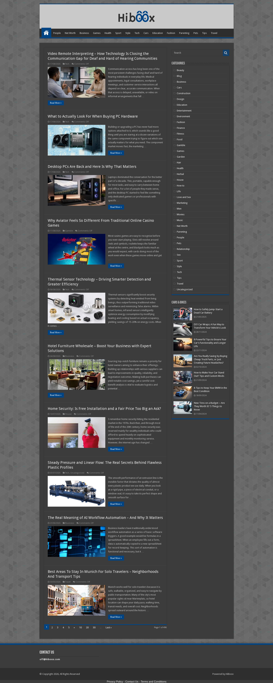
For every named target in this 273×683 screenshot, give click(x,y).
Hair (179, 162)
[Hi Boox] (136, 15)
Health (108, 33)
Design (180, 99)
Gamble (69, 231)
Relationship (183, 249)
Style (127, 33)
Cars (146, 33)
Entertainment (184, 110)
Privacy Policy (115, 681)
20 (87, 627)
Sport (118, 33)
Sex (179, 254)
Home (46, 32)
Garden (181, 156)
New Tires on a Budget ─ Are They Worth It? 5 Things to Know (209, 406)
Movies (180, 214)
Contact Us (131, 681)
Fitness (180, 133)
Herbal (180, 174)
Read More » (55, 103)
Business (84, 33)
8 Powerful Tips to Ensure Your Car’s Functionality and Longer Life (210, 343)
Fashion (171, 33)
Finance (181, 128)
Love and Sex (184, 197)
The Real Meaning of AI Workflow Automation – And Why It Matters (105, 517)
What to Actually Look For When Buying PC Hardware (93, 116)
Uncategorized (77, 473)
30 (94, 627)
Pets (196, 33)
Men (179, 208)
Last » (109, 627)
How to (180, 185)
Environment (183, 116)
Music (180, 220)
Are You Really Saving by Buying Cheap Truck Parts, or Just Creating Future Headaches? (210, 359)
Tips (204, 33)
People (57, 33)
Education (157, 33)
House (68, 414)
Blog (179, 76)
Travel (214, 33)
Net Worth (70, 33)
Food (179, 139)
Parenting (184, 33)
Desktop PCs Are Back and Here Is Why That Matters (92, 166)
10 (80, 627)
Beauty (180, 70)
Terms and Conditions (153, 681)
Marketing (182, 202)
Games (96, 33)
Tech (136, 33)
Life (179, 191)
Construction (183, 93)
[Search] (226, 53)
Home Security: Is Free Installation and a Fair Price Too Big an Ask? (104, 408)
